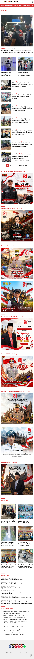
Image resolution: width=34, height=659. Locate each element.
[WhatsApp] (24, 646)
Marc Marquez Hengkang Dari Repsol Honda (12, 579)
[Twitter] (13, 646)
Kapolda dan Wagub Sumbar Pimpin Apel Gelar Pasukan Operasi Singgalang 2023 (15, 592)
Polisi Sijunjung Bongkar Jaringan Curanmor (21, 160)
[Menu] (2, 1)
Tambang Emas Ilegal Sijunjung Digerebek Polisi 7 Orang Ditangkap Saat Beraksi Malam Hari (22, 108)
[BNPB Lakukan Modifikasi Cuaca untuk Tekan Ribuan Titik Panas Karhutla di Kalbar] (8, 533)
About (4, 651)
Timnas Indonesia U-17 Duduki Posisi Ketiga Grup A (14, 583)
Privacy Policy (9, 652)
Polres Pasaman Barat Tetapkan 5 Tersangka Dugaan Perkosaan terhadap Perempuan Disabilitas (25, 544)
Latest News (16, 651)
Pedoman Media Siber (25, 651)
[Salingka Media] (12, 2)
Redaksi (16, 652)
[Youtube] (21, 646)
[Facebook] (10, 646)
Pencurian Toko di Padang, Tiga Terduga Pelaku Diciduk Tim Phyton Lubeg (8, 521)
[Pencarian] (32, 2)
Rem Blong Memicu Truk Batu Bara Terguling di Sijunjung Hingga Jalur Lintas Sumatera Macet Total (22, 144)
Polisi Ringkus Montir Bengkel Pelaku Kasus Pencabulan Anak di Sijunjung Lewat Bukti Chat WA (22, 132)
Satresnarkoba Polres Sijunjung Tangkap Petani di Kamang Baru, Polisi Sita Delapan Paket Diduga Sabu (8, 74)
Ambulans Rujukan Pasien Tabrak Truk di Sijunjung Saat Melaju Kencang (21, 96)
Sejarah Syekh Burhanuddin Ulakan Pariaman (12, 588)
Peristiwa (14, 141)
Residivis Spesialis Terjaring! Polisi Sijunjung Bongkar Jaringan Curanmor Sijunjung (21, 156)
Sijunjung (3, 48)
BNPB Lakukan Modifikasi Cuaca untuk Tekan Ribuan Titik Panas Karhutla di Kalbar (8, 544)
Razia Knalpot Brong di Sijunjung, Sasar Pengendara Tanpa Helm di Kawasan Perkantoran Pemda (25, 74)
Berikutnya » (23, 165)
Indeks (26, 652)
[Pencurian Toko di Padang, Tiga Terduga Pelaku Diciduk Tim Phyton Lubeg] (8, 511)
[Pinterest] (15, 646)
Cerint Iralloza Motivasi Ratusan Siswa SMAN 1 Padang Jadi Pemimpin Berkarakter (23, 521)
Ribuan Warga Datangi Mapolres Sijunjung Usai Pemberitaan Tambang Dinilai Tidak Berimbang (22, 84)
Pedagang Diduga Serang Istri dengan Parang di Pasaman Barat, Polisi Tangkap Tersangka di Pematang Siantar (8, 566)
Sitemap (22, 652)
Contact (10, 651)
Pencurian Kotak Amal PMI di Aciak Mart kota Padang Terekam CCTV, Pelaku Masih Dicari (25, 566)
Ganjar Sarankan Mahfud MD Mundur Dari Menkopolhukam (16, 597)
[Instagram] (18, 646)
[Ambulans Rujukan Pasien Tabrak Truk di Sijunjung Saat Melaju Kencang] (6, 97)
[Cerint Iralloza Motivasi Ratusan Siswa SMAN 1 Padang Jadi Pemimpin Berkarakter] (25, 511)
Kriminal (14, 153)
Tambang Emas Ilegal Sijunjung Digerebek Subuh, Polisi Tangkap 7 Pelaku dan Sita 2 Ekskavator (21, 120)
